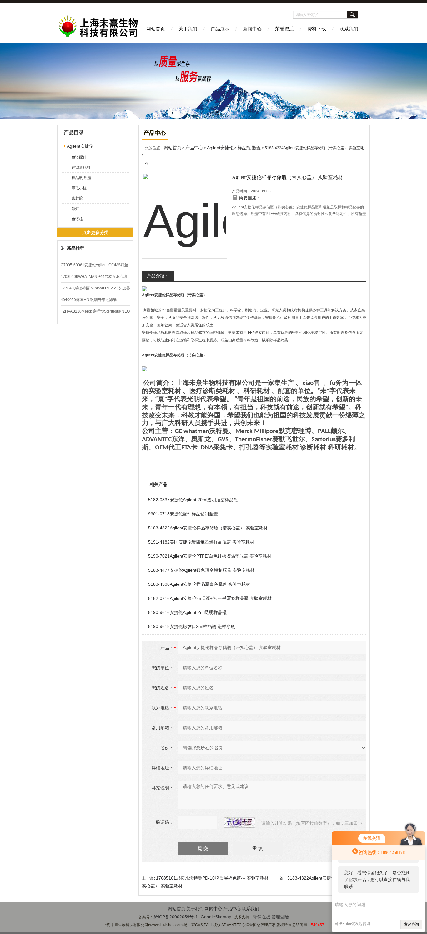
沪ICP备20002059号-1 (175, 916)
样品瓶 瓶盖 (81, 178)
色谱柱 (77, 219)
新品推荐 (75, 248)
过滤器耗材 (81, 167)
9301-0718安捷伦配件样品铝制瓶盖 (183, 513)
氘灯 (75, 209)
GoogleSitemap (216, 916)
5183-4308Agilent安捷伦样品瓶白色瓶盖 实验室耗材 (199, 584)
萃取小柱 (79, 188)
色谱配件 (79, 157)
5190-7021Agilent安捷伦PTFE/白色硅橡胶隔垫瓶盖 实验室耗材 (209, 556)
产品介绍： (158, 275)
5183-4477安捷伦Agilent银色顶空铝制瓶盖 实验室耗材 (201, 570)
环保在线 (261, 916)
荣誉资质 (284, 28)
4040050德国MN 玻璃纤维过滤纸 (89, 300)
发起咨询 (411, 924)
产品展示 (220, 28)
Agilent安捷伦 (80, 146)
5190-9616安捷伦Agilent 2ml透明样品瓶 (187, 612)
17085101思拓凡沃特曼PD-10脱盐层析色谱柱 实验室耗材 (212, 877)
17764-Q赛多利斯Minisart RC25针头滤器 (95, 288)
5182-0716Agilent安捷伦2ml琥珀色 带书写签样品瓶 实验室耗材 (210, 598)
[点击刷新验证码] (239, 822)
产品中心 (194, 147)
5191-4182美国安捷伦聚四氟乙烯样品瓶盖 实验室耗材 (201, 541)
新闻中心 (252, 28)
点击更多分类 (95, 232)
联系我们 (348, 28)
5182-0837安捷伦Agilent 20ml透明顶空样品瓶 (193, 499)
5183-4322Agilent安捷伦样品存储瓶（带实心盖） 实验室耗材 (208, 527)
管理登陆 (280, 916)
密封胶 (77, 198)
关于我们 (187, 28)
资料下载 (316, 28)
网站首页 (155, 28)
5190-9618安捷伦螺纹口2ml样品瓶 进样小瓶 (191, 626)
